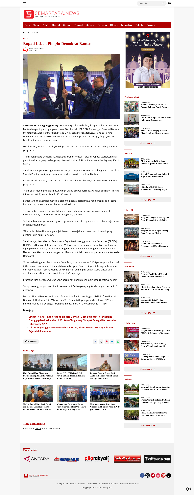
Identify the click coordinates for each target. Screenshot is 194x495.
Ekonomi (56, 25)
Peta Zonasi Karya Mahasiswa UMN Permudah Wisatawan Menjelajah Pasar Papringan (154, 414)
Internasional (126, 25)
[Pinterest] (153, 475)
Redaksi (81, 484)
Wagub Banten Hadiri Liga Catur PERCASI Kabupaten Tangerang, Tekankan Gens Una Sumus (155, 332)
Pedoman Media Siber (129, 484)
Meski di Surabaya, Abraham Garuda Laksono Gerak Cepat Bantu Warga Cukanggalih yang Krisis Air (155, 106)
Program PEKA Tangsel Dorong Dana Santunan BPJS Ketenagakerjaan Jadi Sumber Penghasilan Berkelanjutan (154, 232)
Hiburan (114, 25)
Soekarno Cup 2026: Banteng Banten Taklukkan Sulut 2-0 (153, 344)
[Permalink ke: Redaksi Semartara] (25, 49)
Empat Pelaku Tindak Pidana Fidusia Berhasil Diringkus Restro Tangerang (70, 316)
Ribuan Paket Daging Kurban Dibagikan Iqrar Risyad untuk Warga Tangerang (154, 131)
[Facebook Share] (95, 341)
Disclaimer (92, 484)
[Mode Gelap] (169, 3)
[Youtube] (163, 475)
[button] (164, 3)
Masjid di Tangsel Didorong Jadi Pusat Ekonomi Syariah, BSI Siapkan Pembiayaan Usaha (155, 219)
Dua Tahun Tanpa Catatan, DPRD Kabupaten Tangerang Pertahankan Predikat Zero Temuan (156, 119)
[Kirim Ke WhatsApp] (118, 341)
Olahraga (90, 25)
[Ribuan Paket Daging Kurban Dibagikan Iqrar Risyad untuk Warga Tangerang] (131, 132)
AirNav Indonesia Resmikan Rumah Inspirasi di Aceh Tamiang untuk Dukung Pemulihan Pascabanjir (155, 162)
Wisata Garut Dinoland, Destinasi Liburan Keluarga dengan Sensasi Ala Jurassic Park (155, 401)
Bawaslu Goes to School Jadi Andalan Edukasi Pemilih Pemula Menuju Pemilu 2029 (104, 375)
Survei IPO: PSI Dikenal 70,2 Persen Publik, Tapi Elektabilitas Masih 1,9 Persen (71, 375)
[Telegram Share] (112, 341)
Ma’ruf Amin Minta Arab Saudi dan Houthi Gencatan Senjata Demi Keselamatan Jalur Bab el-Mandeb (37, 407)
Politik (46, 25)
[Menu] (25, 3)
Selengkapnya (146, 143)
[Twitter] (147, 475)
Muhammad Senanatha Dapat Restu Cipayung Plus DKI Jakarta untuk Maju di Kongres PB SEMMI (71, 407)
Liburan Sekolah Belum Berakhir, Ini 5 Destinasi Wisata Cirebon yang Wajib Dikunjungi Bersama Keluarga (155, 388)
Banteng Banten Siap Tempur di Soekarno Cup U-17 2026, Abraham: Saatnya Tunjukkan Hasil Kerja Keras (155, 357)
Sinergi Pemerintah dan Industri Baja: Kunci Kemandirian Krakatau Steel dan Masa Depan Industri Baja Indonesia (155, 175)
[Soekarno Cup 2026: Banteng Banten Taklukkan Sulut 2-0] (131, 345)
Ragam (150, 25)
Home (27, 25)
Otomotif (67, 25)
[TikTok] (168, 475)
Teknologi (79, 25)
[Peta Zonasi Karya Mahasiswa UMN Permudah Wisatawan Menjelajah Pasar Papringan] (131, 415)
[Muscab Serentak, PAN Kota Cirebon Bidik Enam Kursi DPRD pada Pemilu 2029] (105, 393)
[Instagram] (158, 475)
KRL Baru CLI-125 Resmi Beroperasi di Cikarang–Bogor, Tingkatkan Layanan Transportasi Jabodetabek (155, 188)
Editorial (139, 25)
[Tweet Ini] (101, 341)
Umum (36, 25)
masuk (38, 428)
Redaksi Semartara (36, 49)
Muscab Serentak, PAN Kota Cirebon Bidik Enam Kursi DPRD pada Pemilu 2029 (105, 406)
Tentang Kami (61, 484)
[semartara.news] (51, 14)
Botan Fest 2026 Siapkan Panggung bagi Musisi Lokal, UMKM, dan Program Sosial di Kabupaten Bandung (154, 244)
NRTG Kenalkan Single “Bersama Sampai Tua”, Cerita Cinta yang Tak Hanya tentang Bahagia (155, 288)
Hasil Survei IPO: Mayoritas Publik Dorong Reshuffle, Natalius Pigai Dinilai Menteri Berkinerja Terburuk (38, 376)
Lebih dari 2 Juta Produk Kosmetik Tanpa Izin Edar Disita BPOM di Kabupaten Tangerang (155, 301)
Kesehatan (102, 25)
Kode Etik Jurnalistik (108, 484)
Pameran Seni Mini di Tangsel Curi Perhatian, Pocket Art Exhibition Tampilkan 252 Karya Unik (155, 275)
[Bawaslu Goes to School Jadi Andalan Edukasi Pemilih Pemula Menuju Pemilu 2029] (105, 362)
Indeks (73, 484)
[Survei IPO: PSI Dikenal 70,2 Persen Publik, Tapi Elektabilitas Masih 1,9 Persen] (72, 362)
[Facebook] (142, 475)
